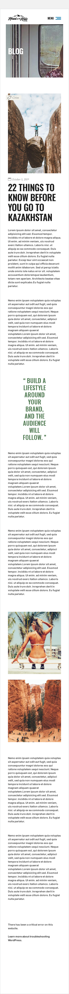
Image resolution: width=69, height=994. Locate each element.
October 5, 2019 (20, 179)
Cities (15, 98)
